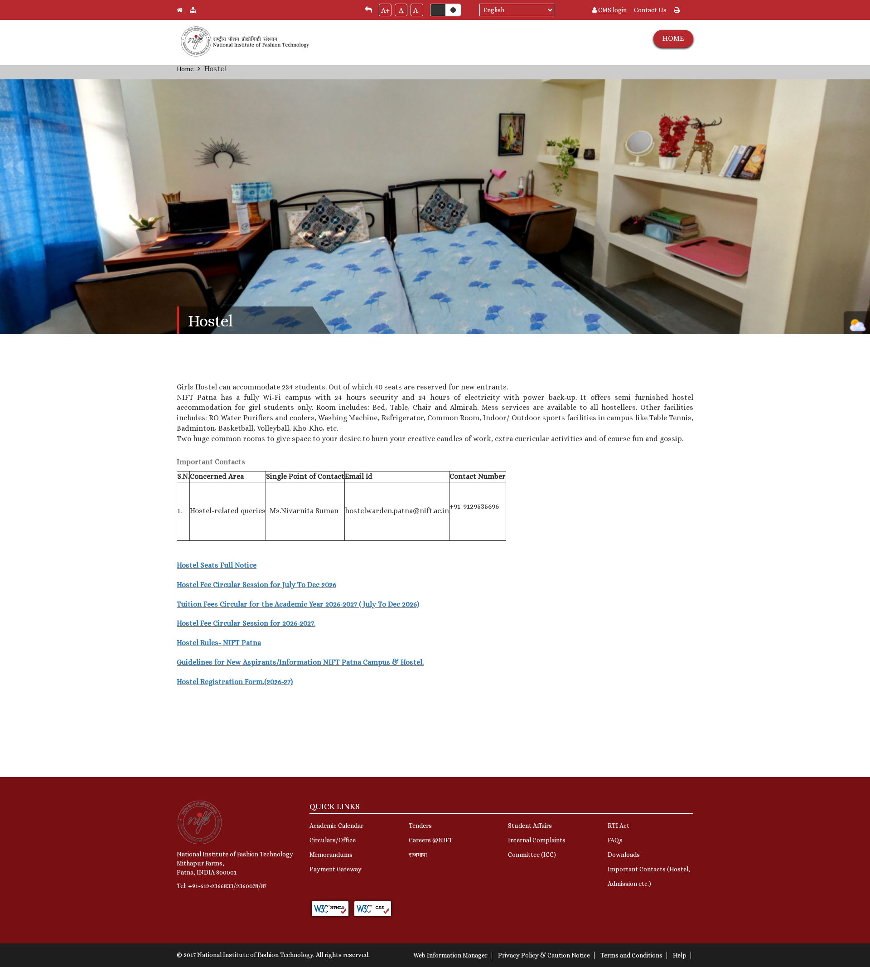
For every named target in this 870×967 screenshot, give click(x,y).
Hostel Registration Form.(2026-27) (235, 681)
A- (416, 10)
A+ (385, 10)
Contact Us (650, 10)
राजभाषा (418, 854)
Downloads (624, 854)
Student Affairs (530, 825)
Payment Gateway (335, 869)
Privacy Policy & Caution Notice (544, 955)
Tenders (420, 825)
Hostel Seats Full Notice (216, 565)
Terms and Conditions (631, 955)
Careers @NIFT (431, 840)
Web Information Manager (450, 955)
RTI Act (618, 825)
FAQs (615, 840)
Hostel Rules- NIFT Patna (219, 642)
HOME (673, 38)
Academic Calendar (336, 825)
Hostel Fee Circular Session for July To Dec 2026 (256, 584)
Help (679, 955)
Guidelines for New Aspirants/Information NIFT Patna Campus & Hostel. (300, 662)
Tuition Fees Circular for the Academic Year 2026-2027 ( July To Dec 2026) (298, 604)
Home (185, 69)
